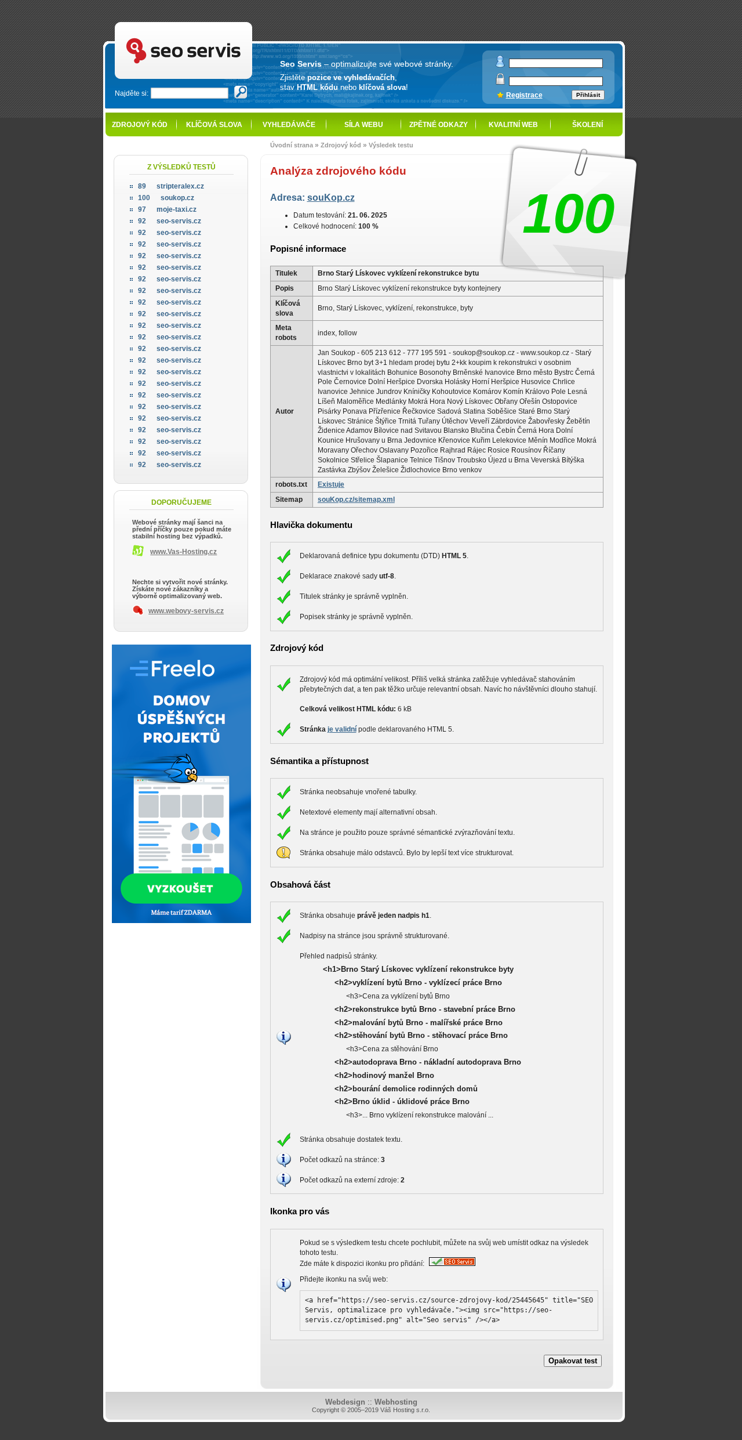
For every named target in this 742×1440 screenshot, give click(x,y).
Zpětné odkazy (438, 125)
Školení (587, 125)
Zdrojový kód (140, 125)
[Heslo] (500, 82)
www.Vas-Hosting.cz (183, 552)
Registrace (524, 95)
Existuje (331, 484)
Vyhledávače (289, 125)
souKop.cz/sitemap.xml (356, 499)
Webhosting (395, 1402)
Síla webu (363, 125)
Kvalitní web (513, 125)
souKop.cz (331, 197)
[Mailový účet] (500, 64)
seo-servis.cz (169, 221)
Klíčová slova (214, 125)
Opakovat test (572, 1360)
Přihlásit (588, 95)
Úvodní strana (291, 145)
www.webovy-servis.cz (186, 611)
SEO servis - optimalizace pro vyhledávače (209, 23)
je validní (342, 729)
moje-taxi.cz (167, 209)
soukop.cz (166, 198)
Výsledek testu (391, 145)
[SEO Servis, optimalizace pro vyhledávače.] (450, 1264)
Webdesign (345, 1402)
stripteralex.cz (171, 186)
